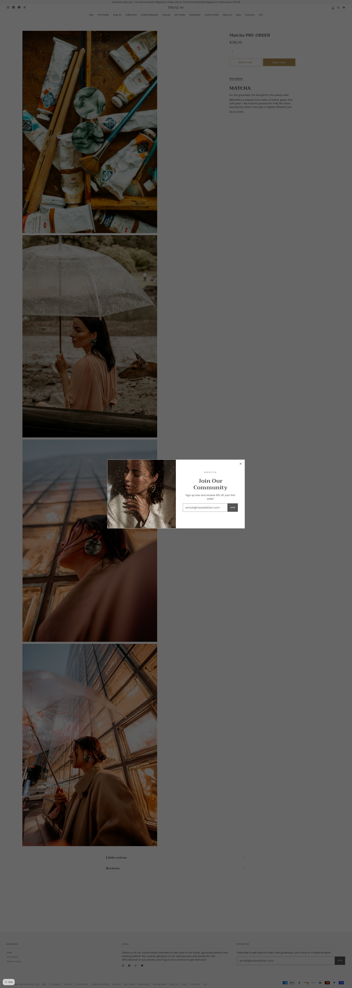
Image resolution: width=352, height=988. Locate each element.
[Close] (240, 463)
